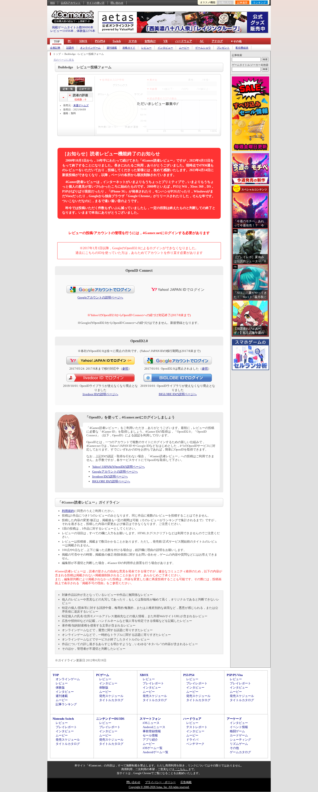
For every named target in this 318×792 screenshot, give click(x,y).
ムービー (184, 47)
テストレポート (196, 727)
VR (165, 41)
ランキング (259, 2)
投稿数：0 (80, 99)
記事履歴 (242, 2)
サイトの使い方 (96, 2)
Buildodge (70, 54)
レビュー (146, 47)
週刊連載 (112, 47)
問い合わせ (117, 2)
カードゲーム (239, 735)
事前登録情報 (152, 731)
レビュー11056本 (62, 31)
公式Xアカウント (71, 2)
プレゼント (223, 47)
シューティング (240, 739)
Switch (117, 41)
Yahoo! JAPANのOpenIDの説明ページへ (118, 466)
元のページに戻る (64, 59)
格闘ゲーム (237, 731)
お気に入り (225, 2)
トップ (57, 54)
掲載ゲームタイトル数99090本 (72, 27)
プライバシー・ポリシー (160, 782)
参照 (125, 368)
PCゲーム (102, 675)
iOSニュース (151, 723)
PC (69, 41)
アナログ (217, 41)
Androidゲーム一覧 (155, 752)
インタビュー (165, 47)
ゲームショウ (203, 47)
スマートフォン (150, 718)
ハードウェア (183, 41)
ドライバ (192, 739)
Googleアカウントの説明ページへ (100, 297)
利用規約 (68, 511)
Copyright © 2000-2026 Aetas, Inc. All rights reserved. (159, 787)
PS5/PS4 (100, 41)
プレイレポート (153, 683)
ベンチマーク (195, 744)
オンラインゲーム (90, 47)
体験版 (60, 687)
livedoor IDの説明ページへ (100, 394)
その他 (234, 748)
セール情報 (150, 735)
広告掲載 (186, 782)
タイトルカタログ (111, 700)
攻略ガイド (128, 47)
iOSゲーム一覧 (152, 748)
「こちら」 (181, 769)
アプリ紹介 (150, 739)
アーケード (234, 718)
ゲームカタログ (240, 752)
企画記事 (55, 47)
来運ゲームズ (81, 105)
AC (202, 41)
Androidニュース (154, 727)
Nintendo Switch (63, 718)
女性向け (150, 41)
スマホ (133, 41)
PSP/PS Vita (235, 675)
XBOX (83, 41)
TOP (57, 41)
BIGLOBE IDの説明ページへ (178, 394)
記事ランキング (66, 704)
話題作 (70, 47)
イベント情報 (239, 727)
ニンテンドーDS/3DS (110, 718)
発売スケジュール (111, 696)
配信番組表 (242, 47)
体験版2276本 (86, 31)
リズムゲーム (239, 744)
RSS (52, 2)
